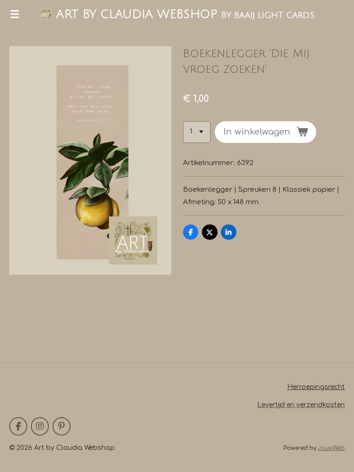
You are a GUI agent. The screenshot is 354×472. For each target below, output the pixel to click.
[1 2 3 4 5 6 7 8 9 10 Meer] (197, 132)
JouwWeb (331, 448)
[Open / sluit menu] (15, 14)
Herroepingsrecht (316, 387)
